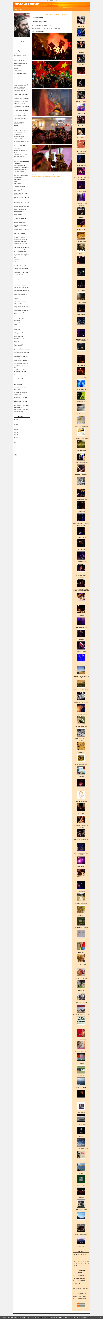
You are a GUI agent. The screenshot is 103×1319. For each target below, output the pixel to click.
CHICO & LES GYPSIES (81, 499)
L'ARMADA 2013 (18, 183)
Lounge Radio (17, 329)
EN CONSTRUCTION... (81, 940)
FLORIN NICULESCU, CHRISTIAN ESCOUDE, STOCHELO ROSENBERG (81, 575)
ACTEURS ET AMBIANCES (81, 487)
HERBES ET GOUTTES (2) (20, 387)
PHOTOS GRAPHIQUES (81, 726)
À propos (22, 41)
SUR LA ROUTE (81, 1124)
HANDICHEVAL (81, 1075)
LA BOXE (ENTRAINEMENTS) (81, 462)
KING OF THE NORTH (81, 101)
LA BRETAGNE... (81, 776)
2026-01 (16, 437)
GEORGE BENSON (81, 191)
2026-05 (16, 427)
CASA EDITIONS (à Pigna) (20, 113)
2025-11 (16, 442)
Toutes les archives (18, 445)
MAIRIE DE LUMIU (18, 214)
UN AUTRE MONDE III (81, 401)
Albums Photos (82, 14)
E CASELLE (81, 990)
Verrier (74, 1286)
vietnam (65, 174)
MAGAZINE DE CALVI (19, 211)
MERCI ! (16, 382)
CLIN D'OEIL (81, 1063)
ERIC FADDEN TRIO (81, 229)
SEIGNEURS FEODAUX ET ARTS (81, 1014)
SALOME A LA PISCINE (81, 801)
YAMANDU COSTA (81, 537)
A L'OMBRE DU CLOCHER (81, 978)
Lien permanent (39, 174)
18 (79, 1261)
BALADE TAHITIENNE (81, 1222)
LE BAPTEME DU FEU (81, 714)
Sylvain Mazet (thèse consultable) (21, 374)
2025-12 (16, 439)
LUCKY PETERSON (81, 302)
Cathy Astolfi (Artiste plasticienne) (21, 303)
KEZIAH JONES (81, 266)
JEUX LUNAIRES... (18, 384)
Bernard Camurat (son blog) (20, 294)
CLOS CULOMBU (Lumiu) (20, 115)
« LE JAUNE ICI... (48, 14)
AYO (81, 278)
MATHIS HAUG (81, 113)
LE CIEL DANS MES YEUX (81, 1148)
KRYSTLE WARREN (81, 377)
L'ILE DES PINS (17, 65)
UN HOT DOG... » (65, 14)
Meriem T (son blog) (18, 336)
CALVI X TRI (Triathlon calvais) (21, 110)
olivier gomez (57, 176)
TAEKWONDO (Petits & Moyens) (81, 438)
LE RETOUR (81, 952)
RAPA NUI (16, 76)
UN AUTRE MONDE (81, 450)
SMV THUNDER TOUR (81, 327)
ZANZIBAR (81, 1173)
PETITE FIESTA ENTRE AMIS (81, 702)
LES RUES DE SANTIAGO (81, 1209)
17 (76, 1261)
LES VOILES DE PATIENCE (20, 63)
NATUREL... (81, 915)
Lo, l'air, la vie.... (17, 327)
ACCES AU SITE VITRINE (20, 58)
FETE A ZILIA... (17, 389)
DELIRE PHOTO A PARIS (81, 474)
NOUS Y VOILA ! (82, 1293)
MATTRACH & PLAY (81, 389)
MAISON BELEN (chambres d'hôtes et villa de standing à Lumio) (20, 218)
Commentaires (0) (48, 174)
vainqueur (34, 176)
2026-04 (16, 429)
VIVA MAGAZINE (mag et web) (21, 272)
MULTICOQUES (81, 1112)
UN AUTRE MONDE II (81, 413)
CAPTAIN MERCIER (81, 561)
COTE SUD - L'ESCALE (81, 1002)
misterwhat (16, 341)
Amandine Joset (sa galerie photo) (22, 287)
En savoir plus (84, 1317)
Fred (74, 1278)
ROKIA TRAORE (81, 314)
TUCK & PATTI (81, 891)
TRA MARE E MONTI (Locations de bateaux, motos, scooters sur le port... (22, 256)
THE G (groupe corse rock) (20, 251)
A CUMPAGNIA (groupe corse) (21, 94)
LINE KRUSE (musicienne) (20, 209)
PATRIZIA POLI (81, 64)
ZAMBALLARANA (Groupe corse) (21, 274)
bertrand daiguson (49, 176)
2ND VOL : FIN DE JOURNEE (81, 689)
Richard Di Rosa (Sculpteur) (20, 360)
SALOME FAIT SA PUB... (81, 1051)
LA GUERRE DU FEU (81, 1100)
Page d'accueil (56, 14)
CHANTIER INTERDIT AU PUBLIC (81, 1026)
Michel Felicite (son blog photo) (21, 338)
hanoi (43, 176)
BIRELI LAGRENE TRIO (81, 352)
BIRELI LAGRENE (81, 866)
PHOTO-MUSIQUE (18, 70)
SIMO (81, 38)
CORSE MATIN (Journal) (19, 128)
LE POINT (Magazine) (19, 199)
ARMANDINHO (81, 511)
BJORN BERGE (81, 365)
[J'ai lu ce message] (101, 1317)
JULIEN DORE (81, 125)
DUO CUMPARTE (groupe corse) (21, 141)
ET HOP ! (80, 1283)
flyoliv (74, 1275)
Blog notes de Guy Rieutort (20, 301)
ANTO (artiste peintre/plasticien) (21, 103)
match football (59, 174)
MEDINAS (16, 68)
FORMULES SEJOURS (19, 159)
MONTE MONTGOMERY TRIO (81, 664)
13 (83, 1259)
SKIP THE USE (81, 26)
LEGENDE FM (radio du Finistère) (21, 202)
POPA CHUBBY (81, 549)
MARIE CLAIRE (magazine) (20, 222)
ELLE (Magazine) (18, 148)
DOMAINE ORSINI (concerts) (20, 138)
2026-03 (16, 432)
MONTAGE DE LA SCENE (81, 903)
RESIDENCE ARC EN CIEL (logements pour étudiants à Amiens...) (20, 243)
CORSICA (81, 1246)
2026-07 (16, 421)
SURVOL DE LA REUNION (81, 1234)
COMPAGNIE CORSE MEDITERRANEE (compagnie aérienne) (21, 124)
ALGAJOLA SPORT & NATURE (21, 101)
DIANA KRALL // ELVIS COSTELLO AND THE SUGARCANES (81, 151)
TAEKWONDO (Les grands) (81, 426)
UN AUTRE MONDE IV (81, 241)
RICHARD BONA (81, 137)
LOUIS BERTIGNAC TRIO (81, 627)
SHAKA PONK (81, 89)
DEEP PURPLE (81, 603)
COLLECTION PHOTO (19, 60)
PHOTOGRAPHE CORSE (20, 73)
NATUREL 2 (81, 752)
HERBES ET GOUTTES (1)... (20, 392)
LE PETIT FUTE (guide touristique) (22, 197)
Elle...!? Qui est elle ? (19, 316)
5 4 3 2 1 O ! (81, 789)
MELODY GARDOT (81, 165)
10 (76, 1259)
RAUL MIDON (81, 615)
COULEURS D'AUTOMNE (81, 764)
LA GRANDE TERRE (81, 1087)
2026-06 (16, 424)
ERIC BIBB (81, 639)
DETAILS (81, 253)
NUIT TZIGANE (81, 290)
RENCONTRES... (82, 1275)
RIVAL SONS (81, 76)
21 (85, 1261)
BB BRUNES (81, 217)
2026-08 (16, 419)
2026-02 (16, 434)
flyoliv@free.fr (22, 45)
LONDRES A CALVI (81, 1039)
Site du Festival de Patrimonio (21, 363)
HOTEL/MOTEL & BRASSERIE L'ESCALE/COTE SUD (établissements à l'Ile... (21, 171)
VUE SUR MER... (18, 394)
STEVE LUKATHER (81, 651)
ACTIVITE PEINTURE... (83, 1288)
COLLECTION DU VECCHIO (81, 927)
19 (81, 1261)
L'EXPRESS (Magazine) (19, 186)
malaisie (39, 176)
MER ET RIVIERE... (82, 1298)
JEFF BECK (81, 879)
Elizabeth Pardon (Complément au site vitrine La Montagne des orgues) (22, 312)
